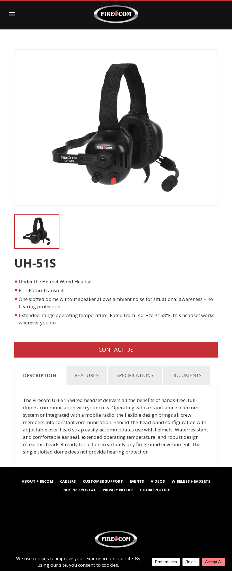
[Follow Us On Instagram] (97, 512)
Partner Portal (79, 489)
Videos (158, 481)
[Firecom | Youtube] (156, 512)
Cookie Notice (154, 489)
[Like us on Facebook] (77, 512)
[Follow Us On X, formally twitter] (117, 510)
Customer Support (103, 481)
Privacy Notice (118, 489)
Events (137, 481)
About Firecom (37, 481)
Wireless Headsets (191, 481)
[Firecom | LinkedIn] (136, 510)
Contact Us (116, 349)
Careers (68, 481)
